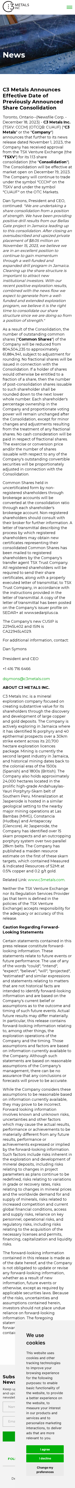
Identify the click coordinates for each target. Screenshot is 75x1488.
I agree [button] (45, 1449)
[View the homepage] (16, 7)
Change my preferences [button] (45, 1470)
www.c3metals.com (46, 880)
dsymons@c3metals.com (26, 679)
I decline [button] (45, 1458)
